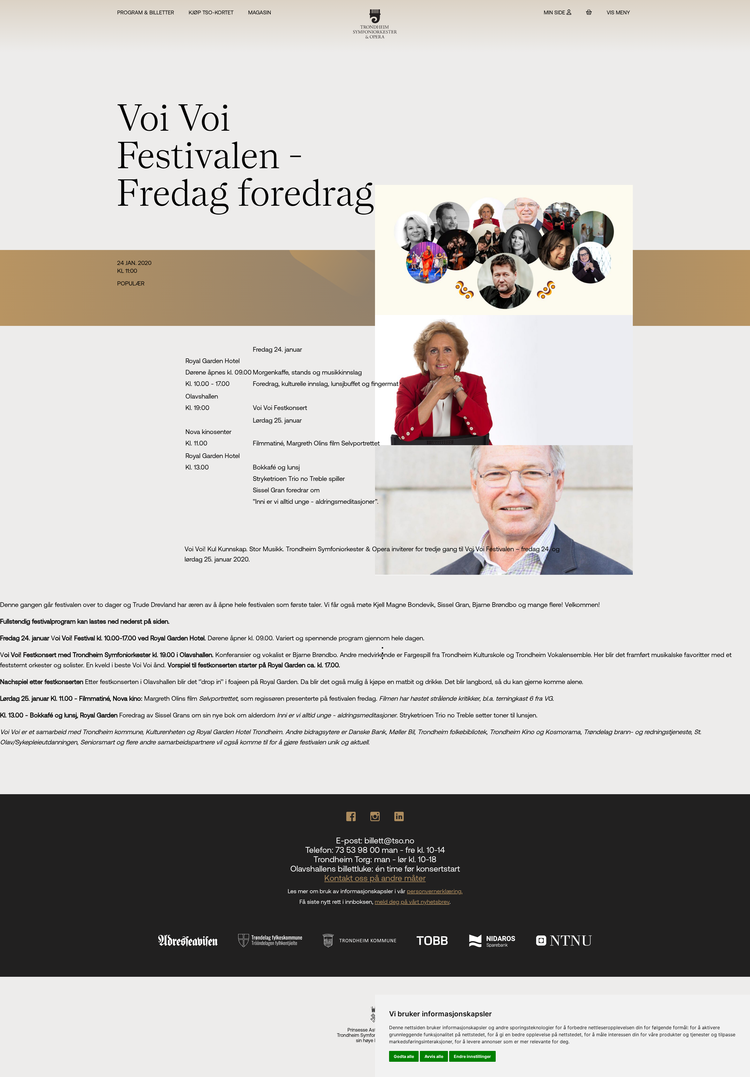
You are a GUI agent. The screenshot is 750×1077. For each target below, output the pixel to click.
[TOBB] (432, 940)
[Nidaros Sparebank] (492, 940)
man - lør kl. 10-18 (405, 859)
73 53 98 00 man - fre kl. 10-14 (390, 850)
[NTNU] (564, 940)
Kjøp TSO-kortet (211, 12)
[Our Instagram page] (375, 816)
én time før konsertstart (417, 868)
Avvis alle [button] (434, 1056)
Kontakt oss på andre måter (375, 878)
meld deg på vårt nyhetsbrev (412, 901)
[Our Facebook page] (351, 816)
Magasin (259, 12)
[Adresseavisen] (187, 941)
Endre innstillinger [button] (472, 1056)
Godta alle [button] (404, 1056)
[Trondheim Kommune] (359, 940)
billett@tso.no (389, 840)
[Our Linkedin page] (399, 816)
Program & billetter (145, 12)
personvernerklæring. (435, 891)
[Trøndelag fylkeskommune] (270, 940)
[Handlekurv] (589, 12)
